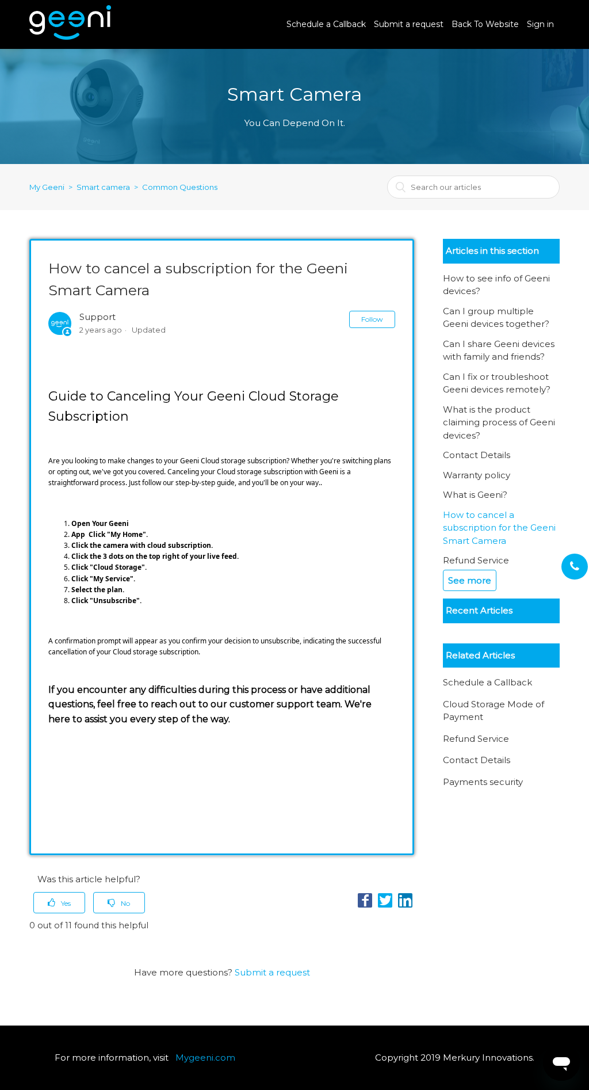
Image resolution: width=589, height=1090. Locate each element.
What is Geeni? (475, 494)
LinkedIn (405, 900)
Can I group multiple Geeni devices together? (496, 318)
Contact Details (476, 454)
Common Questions (179, 187)
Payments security (483, 781)
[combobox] (473, 187)
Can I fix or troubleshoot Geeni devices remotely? (496, 383)
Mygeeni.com (205, 1057)
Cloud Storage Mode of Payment (493, 711)
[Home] (70, 36)
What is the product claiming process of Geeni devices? (499, 422)
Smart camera (103, 187)
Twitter (385, 900)
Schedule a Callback (326, 24)
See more (469, 580)
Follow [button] (372, 319)
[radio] (59, 902)
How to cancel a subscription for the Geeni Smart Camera (499, 527)
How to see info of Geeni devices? (496, 285)
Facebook (365, 900)
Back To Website (485, 24)
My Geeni (46, 187)
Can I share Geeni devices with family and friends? (498, 350)
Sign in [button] (540, 24)
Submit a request (408, 24)
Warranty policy (476, 475)
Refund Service (476, 560)
